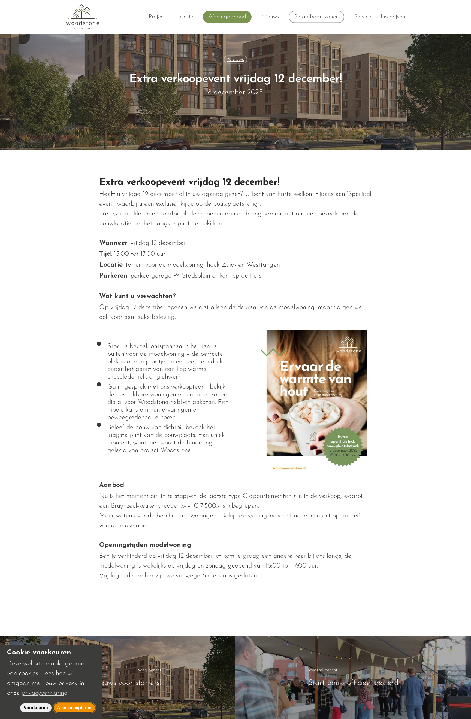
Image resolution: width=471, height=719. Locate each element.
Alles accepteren (74, 707)
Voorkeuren (36, 707)
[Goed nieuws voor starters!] (117, 677)
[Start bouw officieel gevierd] (353, 677)
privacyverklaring (45, 691)
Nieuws (235, 59)
